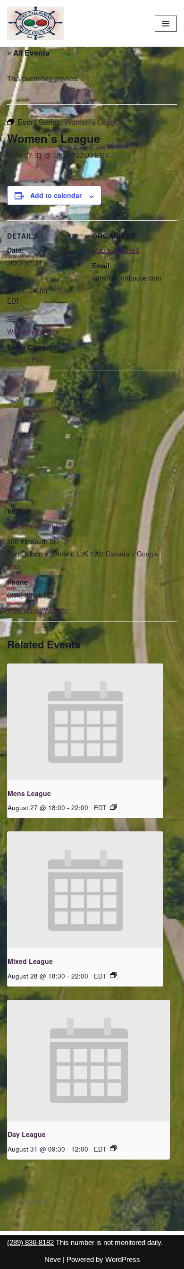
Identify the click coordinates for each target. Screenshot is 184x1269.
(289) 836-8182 (30, 1242)
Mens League (29, 793)
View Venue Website (37, 610)
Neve (52, 1259)
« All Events (28, 52)
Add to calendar (56, 195)
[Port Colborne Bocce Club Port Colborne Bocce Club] (35, 23)
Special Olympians (147, 1202)
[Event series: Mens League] (113, 807)
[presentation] (85, 722)
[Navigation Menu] (166, 24)
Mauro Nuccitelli (116, 250)
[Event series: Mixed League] (113, 975)
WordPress (122, 1259)
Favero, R (35, 1202)
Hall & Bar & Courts (36, 525)
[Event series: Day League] (113, 1148)
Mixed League (30, 961)
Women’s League (33, 331)
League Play (25, 359)
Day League (27, 1134)
